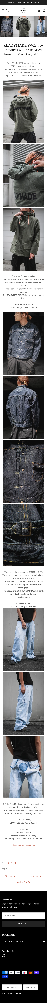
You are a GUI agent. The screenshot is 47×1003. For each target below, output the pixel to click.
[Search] (8, 10)
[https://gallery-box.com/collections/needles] (23, 841)
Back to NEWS (23, 882)
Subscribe (23, 924)
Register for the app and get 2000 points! (23, 2)
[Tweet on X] (8, 863)
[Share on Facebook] (12, 863)
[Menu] (3, 10)
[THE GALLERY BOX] (23, 10)
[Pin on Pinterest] (15, 863)
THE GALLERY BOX (15, 994)
